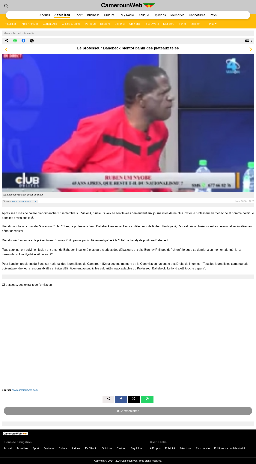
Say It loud (137, 448)
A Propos (155, 448)
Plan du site (203, 448)
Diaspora (168, 23)
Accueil (44, 15)
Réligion (195, 23)
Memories (177, 15)
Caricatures (197, 15)
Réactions (185, 448)
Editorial (120, 23)
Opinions (159, 15)
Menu (7, 33)
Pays (213, 15)
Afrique (143, 15)
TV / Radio (126, 15)
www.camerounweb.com (24, 201)
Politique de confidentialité (229, 448)
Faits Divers (151, 23)
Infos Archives (29, 23)
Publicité (170, 448)
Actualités (62, 15)
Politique (90, 23)
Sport (78, 15)
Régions (105, 23)
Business (93, 15)
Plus (211, 23)
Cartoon (121, 448)
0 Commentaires (128, 411)
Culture (109, 15)
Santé (182, 23)
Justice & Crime (71, 23)
